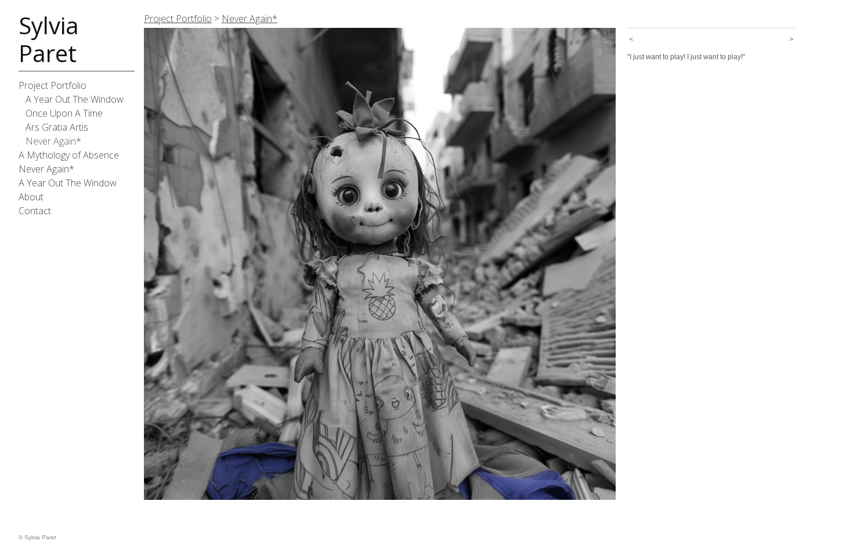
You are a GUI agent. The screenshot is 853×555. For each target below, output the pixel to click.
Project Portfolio (52, 85)
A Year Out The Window (75, 99)
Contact (35, 210)
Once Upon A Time (64, 113)
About (31, 196)
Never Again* (53, 141)
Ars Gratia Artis (57, 127)
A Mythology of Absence (69, 155)
